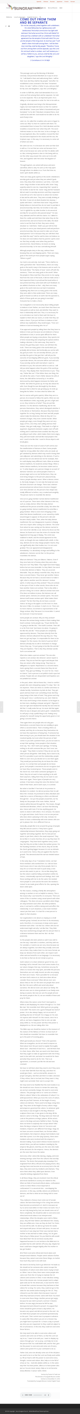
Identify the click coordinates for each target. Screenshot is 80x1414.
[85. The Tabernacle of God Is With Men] (78, 707)
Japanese (59, 1)
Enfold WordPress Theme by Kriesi (38, 1411)
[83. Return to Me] (1, 707)
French (66, 1)
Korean (73, 1)
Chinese (45, 1)
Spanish (39, 1)
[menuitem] (39, 1)
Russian (52, 1)
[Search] (40, 17)
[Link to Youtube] (9, 26)
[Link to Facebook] (5, 26)
